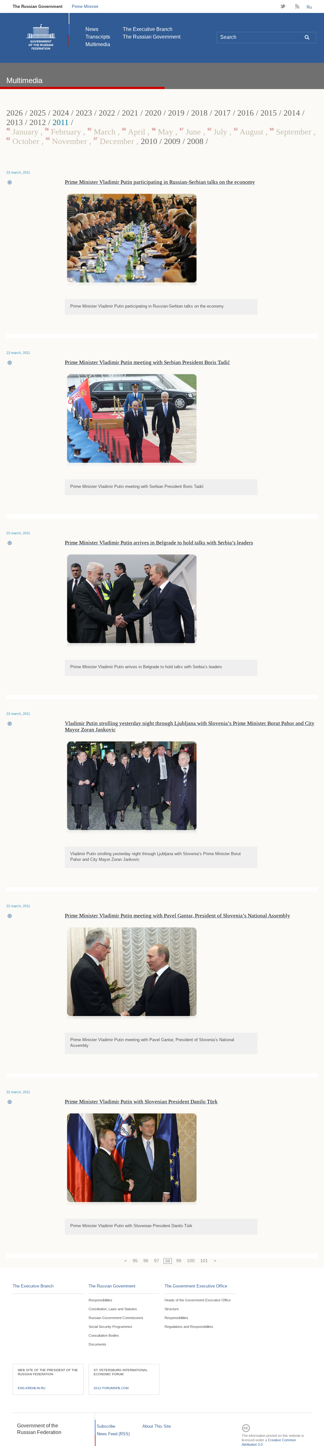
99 (178, 1260)
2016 (245, 112)
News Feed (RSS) (113, 1433)
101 (204, 1260)
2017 (222, 112)
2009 (172, 141)
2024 (61, 112)
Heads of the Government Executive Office (198, 1300)
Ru (309, 7)
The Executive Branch (147, 29)
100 (191, 1260)
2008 (195, 141)
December (115, 141)
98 (167, 1260)
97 (156, 1260)
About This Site (156, 1426)
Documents (97, 1344)
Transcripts (97, 36)
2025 (37, 112)
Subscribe (106, 1426)
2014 (292, 112)
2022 (107, 112)
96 (145, 1260)
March (103, 131)
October (23, 141)
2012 (37, 122)
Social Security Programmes (110, 1327)
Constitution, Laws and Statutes (113, 1309)
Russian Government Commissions (116, 1318)
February (64, 131)
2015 (268, 112)
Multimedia (97, 44)
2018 (199, 112)
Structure (172, 1309)
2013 (14, 122)
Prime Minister (85, 6)
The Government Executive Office (196, 1286)
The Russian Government (37, 6)
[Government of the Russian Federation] (41, 37)
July (218, 131)
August (249, 131)
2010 (149, 141)
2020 (153, 112)
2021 (130, 112)
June (191, 131)
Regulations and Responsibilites (189, 1327)
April (134, 131)
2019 (176, 112)
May (163, 131)
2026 (14, 112)
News (91, 29)
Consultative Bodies (104, 1335)
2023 (84, 112)
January (23, 131)
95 (135, 1260)
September (292, 131)
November (67, 141)
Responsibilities (100, 1300)
